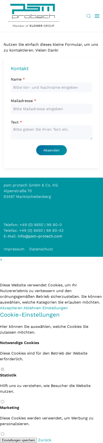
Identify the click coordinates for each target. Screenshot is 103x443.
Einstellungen (55, 308)
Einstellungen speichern (18, 440)
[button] (88, 16)
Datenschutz (41, 249)
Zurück (44, 440)
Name (18, 79)
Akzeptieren (11, 308)
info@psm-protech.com (40, 236)
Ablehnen (32, 308)
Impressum (14, 249)
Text (16, 122)
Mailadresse (23, 100)
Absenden (51, 150)
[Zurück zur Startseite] (33, 16)
